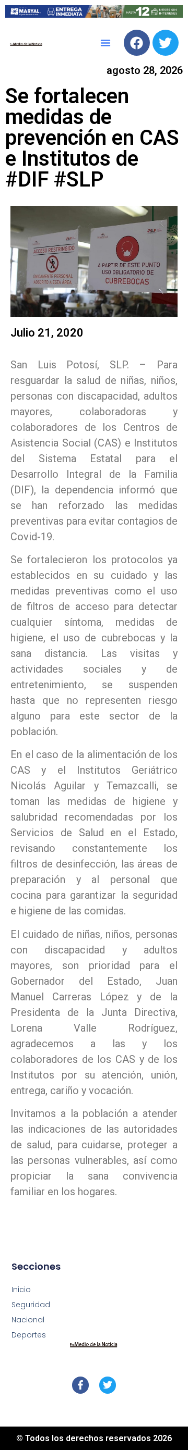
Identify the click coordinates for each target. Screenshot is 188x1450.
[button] (105, 43)
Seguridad (30, 1304)
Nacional (27, 1320)
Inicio (21, 1289)
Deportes (28, 1335)
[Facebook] (137, 43)
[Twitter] (165, 43)
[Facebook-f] (80, 1385)
